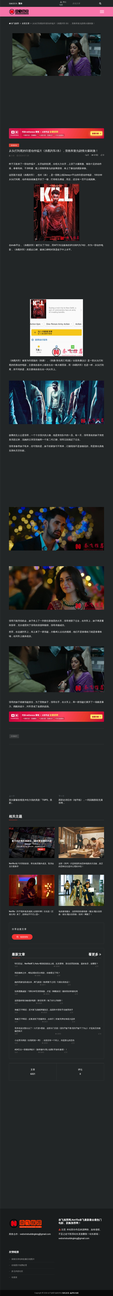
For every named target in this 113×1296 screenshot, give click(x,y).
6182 (95, 155)
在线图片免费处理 (19, 1265)
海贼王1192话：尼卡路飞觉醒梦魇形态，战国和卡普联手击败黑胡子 (44, 1010)
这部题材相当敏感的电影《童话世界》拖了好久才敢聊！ (39, 1000)
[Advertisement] (56, 105)
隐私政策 (65, 1293)
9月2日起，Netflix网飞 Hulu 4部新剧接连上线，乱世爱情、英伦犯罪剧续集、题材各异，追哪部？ (56, 963)
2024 (47, 994)
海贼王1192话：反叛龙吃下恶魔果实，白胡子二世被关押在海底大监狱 (45, 1019)
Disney (14, 736)
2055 (59, 1034)
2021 (46, 1022)
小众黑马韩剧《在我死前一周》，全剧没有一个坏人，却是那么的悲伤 (44, 1040)
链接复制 (24, 937)
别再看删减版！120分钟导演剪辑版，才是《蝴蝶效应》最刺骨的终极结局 (46, 991)
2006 (38, 976)
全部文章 (25, 23)
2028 (40, 1003)
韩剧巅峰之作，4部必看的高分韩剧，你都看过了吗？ (37, 973)
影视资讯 (14, 145)
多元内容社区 (17, 1271)
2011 (43, 985)
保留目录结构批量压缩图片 (23, 1259)
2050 (45, 1043)
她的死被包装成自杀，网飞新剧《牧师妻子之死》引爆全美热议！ (43, 982)
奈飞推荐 (15, 23)
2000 (57, 966)
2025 (45, 1012)
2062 (42, 1052)
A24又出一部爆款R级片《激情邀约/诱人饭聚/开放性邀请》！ (41, 1049)
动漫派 (14, 1277)
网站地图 (62, 3)
